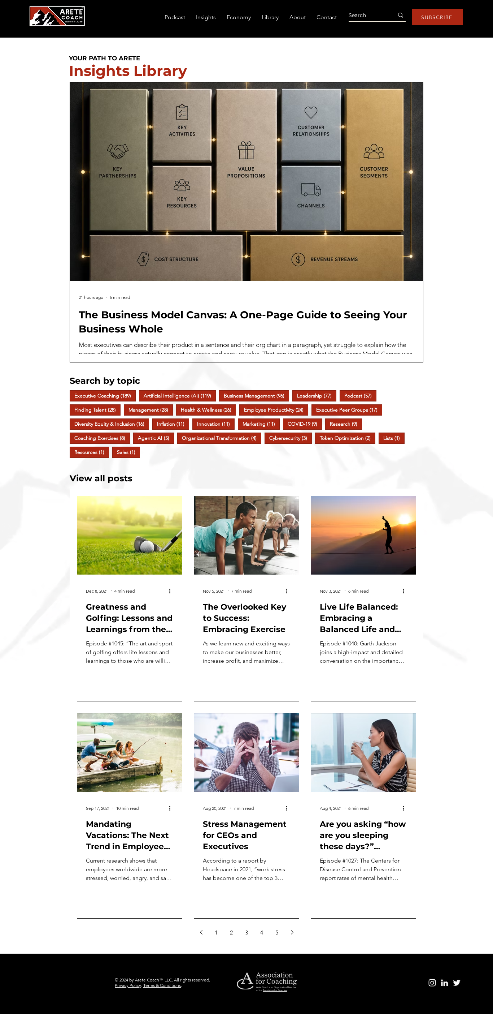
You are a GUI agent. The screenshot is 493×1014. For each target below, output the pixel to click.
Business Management (256, 395)
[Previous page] (201, 932)
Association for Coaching (275, 990)
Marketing (261, 423)
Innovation (216, 423)
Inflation (173, 423)
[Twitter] (457, 983)
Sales (128, 451)
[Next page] (291, 932)
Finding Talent (97, 409)
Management (150, 409)
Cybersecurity (290, 437)
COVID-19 (305, 423)
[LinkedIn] (444, 983)
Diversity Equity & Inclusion (111, 423)
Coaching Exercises (102, 437)
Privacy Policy (128, 985)
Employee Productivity (276, 409)
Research (346, 423)
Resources (91, 451)
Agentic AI (156, 437)
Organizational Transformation (221, 437)
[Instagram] (432, 983)
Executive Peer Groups (349, 409)
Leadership (316, 395)
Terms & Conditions (162, 985)
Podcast (360, 395)
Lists (394, 437)
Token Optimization (347, 437)
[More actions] (172, 591)
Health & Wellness (208, 409)
